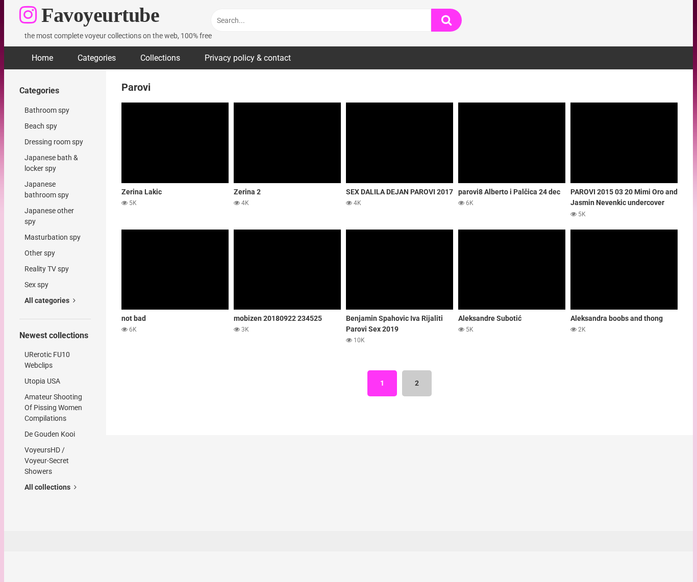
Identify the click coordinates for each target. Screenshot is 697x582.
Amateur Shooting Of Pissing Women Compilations (53, 407)
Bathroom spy (46, 110)
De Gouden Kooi (49, 434)
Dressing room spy (53, 142)
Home (42, 58)
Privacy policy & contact (248, 58)
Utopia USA (42, 381)
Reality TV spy (46, 269)
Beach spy (40, 126)
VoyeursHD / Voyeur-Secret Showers (46, 460)
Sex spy (36, 285)
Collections (160, 58)
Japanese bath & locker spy (51, 163)
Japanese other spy (49, 216)
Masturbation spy (52, 237)
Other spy (39, 253)
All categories (47, 300)
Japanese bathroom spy (46, 189)
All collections (48, 487)
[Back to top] (663, 551)
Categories (97, 58)
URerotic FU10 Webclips (47, 359)
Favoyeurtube (98, 15)
